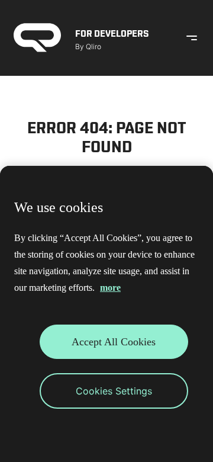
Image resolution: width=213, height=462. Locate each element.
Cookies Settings (114, 391)
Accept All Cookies (114, 342)
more (110, 288)
